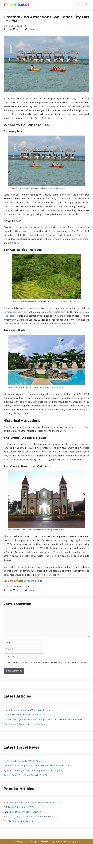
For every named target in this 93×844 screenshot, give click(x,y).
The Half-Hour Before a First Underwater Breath (27, 709)
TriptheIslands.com (45, 841)
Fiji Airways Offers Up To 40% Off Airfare (23, 761)
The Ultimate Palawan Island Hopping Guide (25, 724)
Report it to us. (34, 580)
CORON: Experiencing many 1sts (19, 821)
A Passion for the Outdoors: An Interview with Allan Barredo (32, 802)
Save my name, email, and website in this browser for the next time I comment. (47, 662)
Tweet (30, 29)
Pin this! (19, 29)
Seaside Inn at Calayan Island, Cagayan (22, 811)
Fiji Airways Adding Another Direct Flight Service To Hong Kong (34, 770)
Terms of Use (61, 841)
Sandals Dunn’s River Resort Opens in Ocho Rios (26, 775)
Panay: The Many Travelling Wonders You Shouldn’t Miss (31, 816)
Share (9, 29)
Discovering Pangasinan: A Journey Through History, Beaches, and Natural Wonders (44, 719)
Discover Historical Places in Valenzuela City (25, 714)
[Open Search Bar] (78, 4)
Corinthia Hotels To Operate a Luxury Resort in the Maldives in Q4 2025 (38, 765)
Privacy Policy (74, 841)
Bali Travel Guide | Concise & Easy (20, 807)
